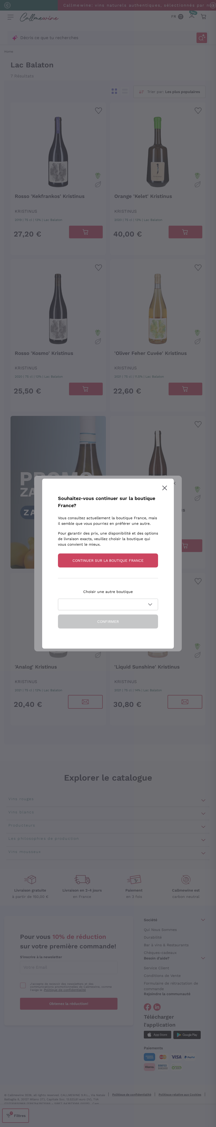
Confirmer (108, 621)
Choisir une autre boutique (108, 591)
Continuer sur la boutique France (108, 560)
